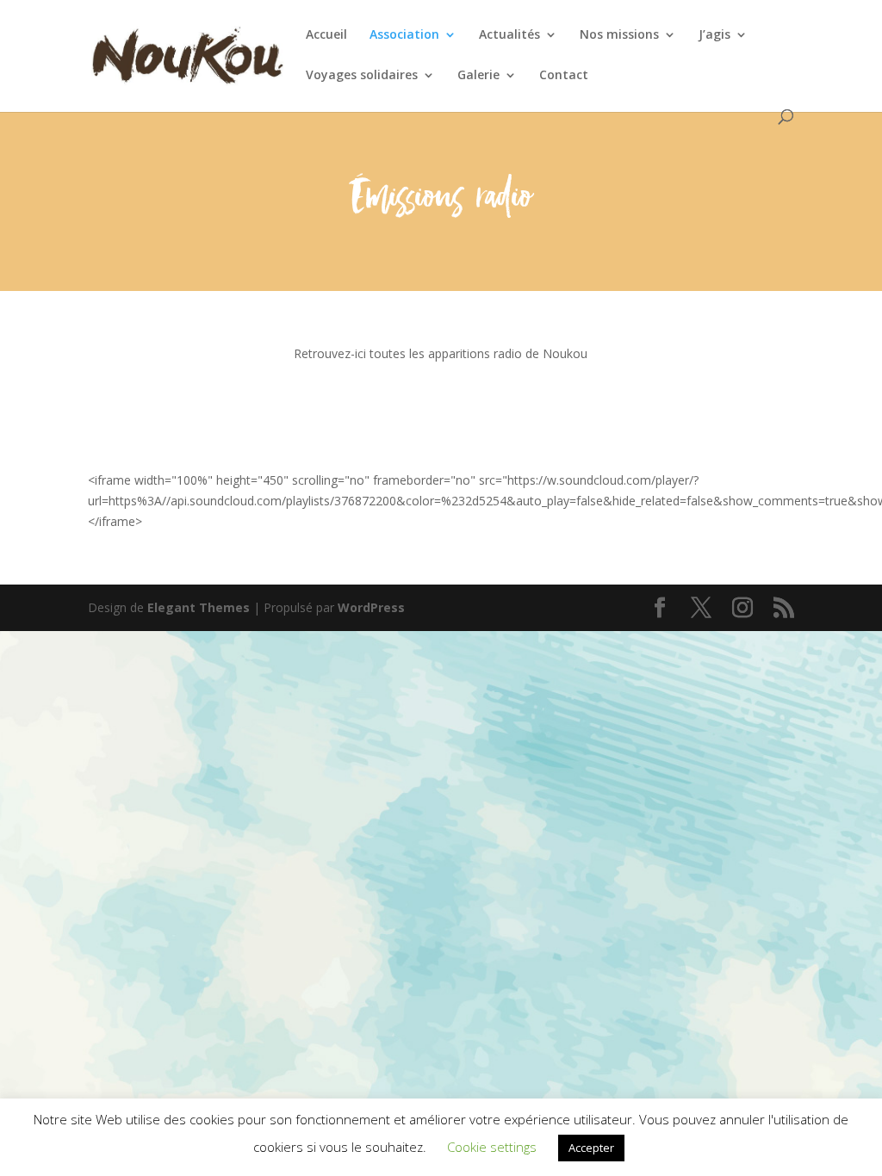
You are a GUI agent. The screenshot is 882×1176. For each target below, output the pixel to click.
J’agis (714, 35)
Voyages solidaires (362, 76)
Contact (563, 76)
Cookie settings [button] (492, 1146)
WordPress (371, 607)
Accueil (326, 35)
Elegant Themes (198, 607)
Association (404, 35)
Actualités (509, 35)
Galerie (478, 76)
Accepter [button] (591, 1147)
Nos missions (619, 35)
